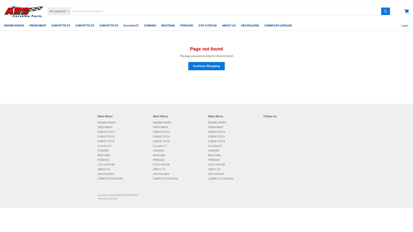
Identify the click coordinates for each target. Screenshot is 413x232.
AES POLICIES (250, 25)
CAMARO (150, 25)
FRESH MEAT (37, 25)
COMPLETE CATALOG (278, 25)
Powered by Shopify (107, 198)
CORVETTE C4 (60, 25)
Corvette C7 (131, 25)
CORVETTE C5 (85, 25)
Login (405, 25)
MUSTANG (168, 25)
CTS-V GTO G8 (207, 25)
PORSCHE (186, 25)
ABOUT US (229, 25)
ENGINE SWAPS (14, 25)
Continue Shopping (206, 66)
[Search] (385, 11)
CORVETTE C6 (109, 25)
